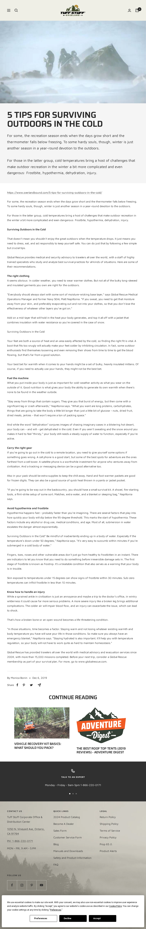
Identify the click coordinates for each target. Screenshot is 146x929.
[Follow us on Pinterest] (31, 885)
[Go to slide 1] (69, 793)
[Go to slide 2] (73, 793)
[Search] (16, 10)
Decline (67, 918)
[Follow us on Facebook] (12, 885)
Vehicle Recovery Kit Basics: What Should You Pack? (37, 745)
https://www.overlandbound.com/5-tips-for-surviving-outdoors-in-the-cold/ (54, 192)
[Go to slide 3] (76, 793)
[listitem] (17, 684)
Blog (56, 844)
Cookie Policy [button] (115, 906)
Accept (97, 918)
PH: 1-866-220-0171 (20, 840)
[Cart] (137, 10)
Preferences (40, 918)
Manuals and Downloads (68, 851)
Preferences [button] (55, 910)
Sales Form (60, 830)
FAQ (55, 864)
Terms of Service (110, 830)
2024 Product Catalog (66, 817)
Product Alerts (108, 851)
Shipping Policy (109, 823)
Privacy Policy (108, 837)
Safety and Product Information (72, 857)
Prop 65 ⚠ (106, 844)
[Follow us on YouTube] (41, 885)
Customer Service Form (67, 837)
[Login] (129, 10)
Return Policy (108, 817)
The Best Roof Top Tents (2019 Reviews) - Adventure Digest (101, 750)
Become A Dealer (63, 823)
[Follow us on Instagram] (22, 885)
